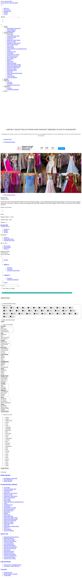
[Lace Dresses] (5, 338)
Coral (7, 452)
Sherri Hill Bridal (8, 479)
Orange (7, 451)
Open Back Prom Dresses (10, 547)
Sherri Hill (6, 525)
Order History (7, 247)
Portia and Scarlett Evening (11, 519)
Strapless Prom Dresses (10, 554)
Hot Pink (8, 443)
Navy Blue (8, 433)
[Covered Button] (5, 349)
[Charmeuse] (3, 370)
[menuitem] (42, 8)
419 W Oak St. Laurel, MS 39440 (9, 2)
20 (6, 311)
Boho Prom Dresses (9, 538)
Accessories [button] (4, 569)
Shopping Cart (7, 11)
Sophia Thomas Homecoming (11, 526)
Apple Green (9, 420)
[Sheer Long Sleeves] (5, 402)
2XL (13, 316)
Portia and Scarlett (8, 516)
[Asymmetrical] (4, 378)
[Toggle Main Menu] (1, 24)
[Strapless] (5, 410)
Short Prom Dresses (9, 552)
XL (6, 316)
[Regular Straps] (5, 407)
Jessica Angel (7, 500)
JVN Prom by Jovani (9, 509)
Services (6, 232)
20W (73, 311)
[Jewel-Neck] (5, 388)
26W (21, 313)
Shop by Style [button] (4, 533)
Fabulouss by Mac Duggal (10, 496)
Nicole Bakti (7, 514)
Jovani (5, 503)
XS (59, 313)
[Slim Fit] (4, 395)
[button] (6, 27)
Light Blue (8, 428)
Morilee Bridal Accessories (10, 574)
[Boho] (5, 336)
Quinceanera (7, 550)
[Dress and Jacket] (5, 337)
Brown (7, 459)
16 (65, 308)
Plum (7, 448)
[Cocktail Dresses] (7, 331)
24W (14, 313)
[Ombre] (3, 360)
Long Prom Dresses (9, 544)
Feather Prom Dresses (9, 539)
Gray (7, 462)
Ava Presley (7, 491)
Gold (7, 457)
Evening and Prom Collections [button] (9, 484)
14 (59, 308)
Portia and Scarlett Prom (10, 520)
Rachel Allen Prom (8, 523)
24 (18, 311)
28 (31, 311)
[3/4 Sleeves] (5, 400)
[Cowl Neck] (5, 384)
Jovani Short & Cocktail (10, 507)
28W (29, 313)
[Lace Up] (5, 351)
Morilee (6, 513)
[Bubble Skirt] (6, 342)
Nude (7, 456)
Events (5, 282)
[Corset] (6, 346)
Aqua (7, 425)
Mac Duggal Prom (8, 510)
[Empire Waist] (4, 393)
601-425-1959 (8, 1)
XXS (52, 313)
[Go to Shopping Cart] (1, 4)
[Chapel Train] (4, 380)
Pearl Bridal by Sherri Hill (10, 478)
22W (6, 313)
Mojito (7, 419)
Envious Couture (8, 494)
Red (7, 449)
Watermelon (9, 446)
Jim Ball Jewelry (8, 572)
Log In (5, 14)
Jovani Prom (7, 506)
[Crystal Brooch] (4, 367)
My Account (7, 9)
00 (13, 308)
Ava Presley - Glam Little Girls (12, 566)
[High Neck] (5, 387)
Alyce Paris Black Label (10, 489)
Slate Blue (8, 430)
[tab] (42, 264)
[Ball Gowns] (5, 334)
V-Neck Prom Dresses (9, 557)
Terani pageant (7, 529)
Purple (7, 435)
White (7, 465)
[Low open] (5, 353)
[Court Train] (4, 381)
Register (6, 12)
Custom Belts (7, 575)
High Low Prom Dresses (10, 541)
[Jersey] (3, 374)
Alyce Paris (7, 487)
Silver (7, 464)
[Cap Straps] (5, 405)
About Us (6, 237)
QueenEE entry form (9, 240)
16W (58, 311)
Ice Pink (8, 440)
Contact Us (7, 229)
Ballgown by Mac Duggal (10, 493)
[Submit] (18, 17)
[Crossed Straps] (5, 350)
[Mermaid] (4, 394)
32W (44, 313)
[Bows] (4, 366)
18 (71, 308)
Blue (7, 432)
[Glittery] (3, 356)
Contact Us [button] (7, 275)
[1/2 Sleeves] (5, 398)
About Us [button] (6, 264)
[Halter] (5, 386)
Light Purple (9, 438)
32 (43, 311)
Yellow (7, 417)
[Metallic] (3, 357)
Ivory (7, 454)
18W (65, 311)
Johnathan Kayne (8, 504)
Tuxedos (6, 260)
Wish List (6, 8)
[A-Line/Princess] (4, 391)
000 (6, 308)
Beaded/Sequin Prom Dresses (11, 537)
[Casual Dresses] (7, 330)
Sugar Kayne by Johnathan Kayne (12, 564)
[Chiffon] (3, 371)
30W (37, 313)
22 (12, 311)
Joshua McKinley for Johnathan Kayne (14, 502)
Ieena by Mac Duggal (9, 497)
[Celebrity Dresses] (6, 343)
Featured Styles (8, 139)
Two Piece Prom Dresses (10, 555)
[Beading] (4, 364)
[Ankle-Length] (4, 377)
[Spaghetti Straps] (5, 408)
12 (53, 308)
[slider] (73, 293)
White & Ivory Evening (10, 558)
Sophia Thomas (8, 481)
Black (7, 460)
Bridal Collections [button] (5, 475)
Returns (6, 230)
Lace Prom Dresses (9, 542)
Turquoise (8, 427)
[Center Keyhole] (6, 344)
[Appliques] (4, 363)
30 (37, 311)
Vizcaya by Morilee (9, 530)
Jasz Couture (7, 499)
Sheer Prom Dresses (9, 551)
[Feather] (3, 373)
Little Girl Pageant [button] (6, 561)
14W (50, 311)
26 (24, 311)
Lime (7, 424)
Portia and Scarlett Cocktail (11, 517)
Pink (7, 441)
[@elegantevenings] (18, 148)
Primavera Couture (8, 522)
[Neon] (3, 358)
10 (46, 308)
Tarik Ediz (6, 527)
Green (7, 422)
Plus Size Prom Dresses (10, 548)
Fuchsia (7, 444)
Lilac (7, 436)
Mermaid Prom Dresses (10, 545)
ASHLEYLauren (8, 490)
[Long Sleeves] (5, 401)
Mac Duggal (7, 512)
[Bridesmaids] (7, 329)
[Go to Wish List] (3, 4)
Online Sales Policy (9, 239)
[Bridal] (7, 327)
